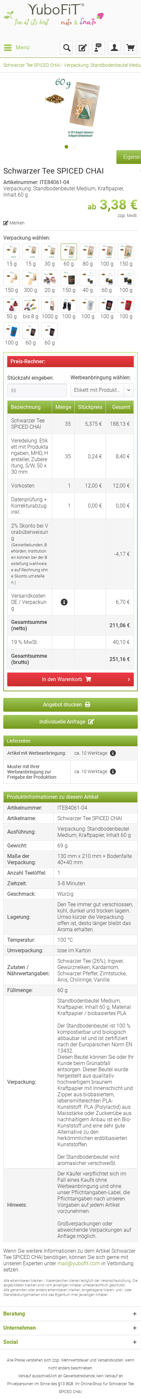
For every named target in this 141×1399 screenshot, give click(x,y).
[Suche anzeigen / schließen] (66, 47)
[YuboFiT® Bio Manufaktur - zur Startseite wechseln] (53, 20)
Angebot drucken (63, 704)
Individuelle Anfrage (63, 722)
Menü (23, 47)
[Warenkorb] (130, 47)
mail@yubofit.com (78, 1263)
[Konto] (114, 47)
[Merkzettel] (82, 47)
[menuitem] (16, 47)
